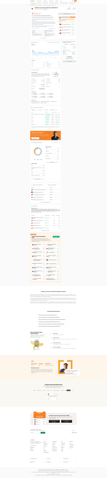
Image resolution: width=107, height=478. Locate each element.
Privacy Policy (40, 469)
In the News (62, 447)
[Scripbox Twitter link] (72, 432)
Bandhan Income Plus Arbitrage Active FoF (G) (38, 218)
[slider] (65, 51)
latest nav (42, 299)
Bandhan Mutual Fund (39, 5)
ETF (44, 447)
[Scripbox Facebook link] (74, 432)
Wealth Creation (54, 450)
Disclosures (44, 469)
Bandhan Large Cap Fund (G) (37, 225)
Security (54, 469)
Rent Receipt (71, 446)
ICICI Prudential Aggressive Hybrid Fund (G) (39, 194)
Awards (62, 446)
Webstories (71, 447)
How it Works (63, 444)
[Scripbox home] (32, 1)
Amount (64, 46)
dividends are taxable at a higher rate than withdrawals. (39, 26)
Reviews (62, 450)
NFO (44, 449)
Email (32, 448)
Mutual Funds (33, 5)
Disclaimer (57, 469)
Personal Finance (54, 447)
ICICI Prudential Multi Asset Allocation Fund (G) (39, 189)
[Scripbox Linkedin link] (76, 432)
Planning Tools (72, 444)
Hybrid (35, 9)
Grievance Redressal (61, 469)
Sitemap (66, 469)
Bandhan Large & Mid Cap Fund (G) (38, 220)
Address (32, 450)
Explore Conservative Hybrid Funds (45, 202)
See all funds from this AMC (45, 230)
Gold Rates (45, 450)
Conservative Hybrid (39, 9)
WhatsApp (32, 447)
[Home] (30, 5)
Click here (33, 15)
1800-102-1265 (33, 445)
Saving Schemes (54, 449)
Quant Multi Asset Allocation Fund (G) (38, 199)
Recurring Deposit (46, 452)
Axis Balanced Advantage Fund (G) (38, 197)
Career (62, 449)
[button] (47, 442)
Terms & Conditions (49, 469)
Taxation (53, 444)
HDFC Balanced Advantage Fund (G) (38, 192)
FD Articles (53, 446)
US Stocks (45, 446)
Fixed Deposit (45, 444)
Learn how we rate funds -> (52, 28)
